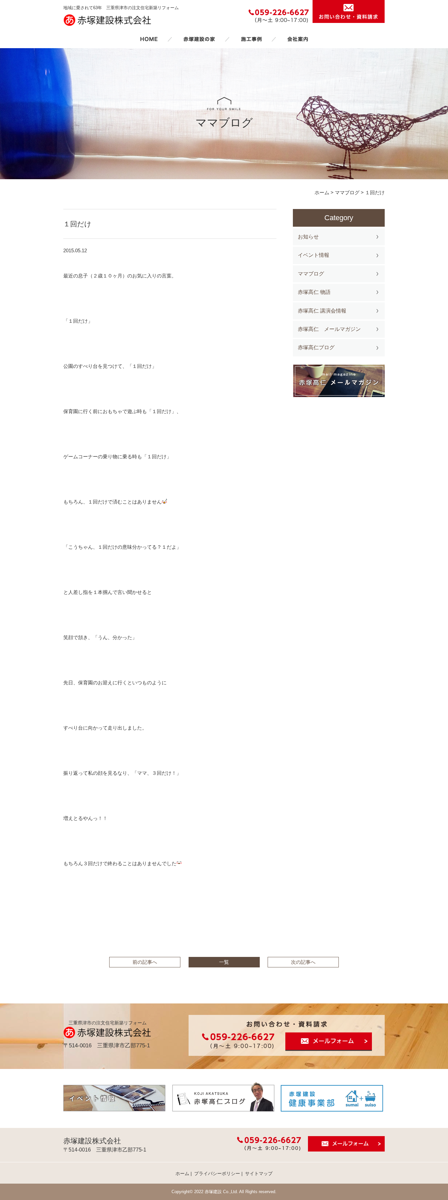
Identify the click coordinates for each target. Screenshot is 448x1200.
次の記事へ (303, 962)
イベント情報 (313, 255)
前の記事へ (144, 962)
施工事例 (251, 39)
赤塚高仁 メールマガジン (329, 329)
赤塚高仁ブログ (316, 347)
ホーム (149, 39)
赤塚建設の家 (199, 39)
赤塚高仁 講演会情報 (322, 311)
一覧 (224, 962)
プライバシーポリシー (217, 1173)
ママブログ (311, 273)
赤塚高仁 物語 (314, 292)
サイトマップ (259, 1173)
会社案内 (297, 39)
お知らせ (308, 236)
